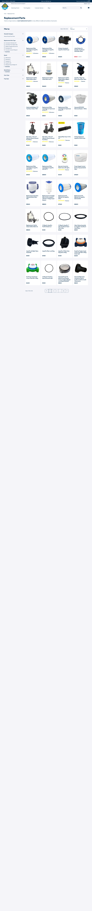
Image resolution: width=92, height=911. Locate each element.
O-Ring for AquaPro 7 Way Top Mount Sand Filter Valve (63, 226)
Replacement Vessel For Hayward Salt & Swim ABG (32, 197)
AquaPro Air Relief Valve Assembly (32, 251)
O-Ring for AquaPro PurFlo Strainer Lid (47, 225)
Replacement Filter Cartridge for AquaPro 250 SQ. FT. (48, 167)
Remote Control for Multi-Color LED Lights (63, 166)
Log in (89, 3)
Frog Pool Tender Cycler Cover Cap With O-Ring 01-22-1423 (80, 252)
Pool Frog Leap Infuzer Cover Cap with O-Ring (32, 277)
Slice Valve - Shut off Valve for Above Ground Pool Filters (32, 138)
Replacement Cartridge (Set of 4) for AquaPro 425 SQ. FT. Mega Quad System (48, 198)
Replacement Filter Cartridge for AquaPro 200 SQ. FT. (32, 167)
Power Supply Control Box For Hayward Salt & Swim (80, 167)
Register (85, 3)
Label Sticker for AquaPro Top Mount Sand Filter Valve (79, 49)
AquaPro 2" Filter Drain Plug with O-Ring (63, 251)
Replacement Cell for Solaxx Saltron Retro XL (32, 225)
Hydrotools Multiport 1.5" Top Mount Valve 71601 (32, 107)
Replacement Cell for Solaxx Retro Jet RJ (47, 78)
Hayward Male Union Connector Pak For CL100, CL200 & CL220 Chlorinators (80, 279)
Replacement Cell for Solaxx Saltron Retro (31, 78)
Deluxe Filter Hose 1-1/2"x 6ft (64, 137)
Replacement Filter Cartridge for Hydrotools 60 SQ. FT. (48, 108)
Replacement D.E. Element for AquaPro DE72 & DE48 (79, 197)
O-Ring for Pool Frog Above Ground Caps (47, 277)
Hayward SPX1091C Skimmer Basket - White (80, 107)
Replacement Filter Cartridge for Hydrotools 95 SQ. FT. (64, 108)
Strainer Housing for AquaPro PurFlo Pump (63, 48)
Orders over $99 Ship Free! (46, 1)
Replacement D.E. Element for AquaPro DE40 (63, 197)
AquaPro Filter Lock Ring (48, 251)
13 (63, 291)
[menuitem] (15, 8)
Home (5, 13)
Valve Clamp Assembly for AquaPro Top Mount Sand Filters (80, 226)
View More (7, 51)
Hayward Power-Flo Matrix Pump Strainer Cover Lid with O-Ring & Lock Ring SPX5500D (64, 279)
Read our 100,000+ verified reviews (8, 1)
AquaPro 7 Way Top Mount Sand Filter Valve (80, 78)
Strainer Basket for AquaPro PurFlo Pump (79, 137)
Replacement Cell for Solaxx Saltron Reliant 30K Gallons (63, 79)
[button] (14, 33)
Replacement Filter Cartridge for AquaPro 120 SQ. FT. (32, 49)
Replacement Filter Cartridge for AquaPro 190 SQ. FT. (48, 49)
